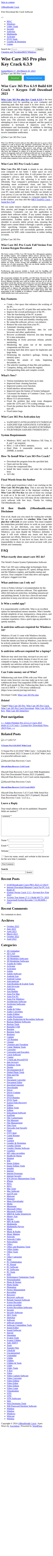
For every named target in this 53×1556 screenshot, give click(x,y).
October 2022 (13, 936)
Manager (11, 1199)
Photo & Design (14, 1282)
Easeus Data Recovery (17, 1102)
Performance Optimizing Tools (20, 1277)
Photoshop (11, 1287)
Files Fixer (11, 1125)
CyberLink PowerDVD (17, 1059)
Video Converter (14, 1378)
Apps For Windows (15, 999)
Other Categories (14, 1257)
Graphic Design (14, 1145)
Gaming (10, 1140)
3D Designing (13, 956)
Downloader (12, 1087)
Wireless (10, 1419)
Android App (13, 976)
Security (10, 29)
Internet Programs (15, 1173)
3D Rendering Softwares (18, 961)
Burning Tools (13, 1032)
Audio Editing (13, 1014)
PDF (9, 1274)
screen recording (14, 1305)
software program (14, 1322)
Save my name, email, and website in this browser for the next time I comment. (25, 857)
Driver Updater (13, 1092)
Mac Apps (11, 1188)
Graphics (11, 1151)
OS (8, 1254)
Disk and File (13, 1075)
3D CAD (11, 953)
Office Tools (12, 1252)
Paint (9, 1259)
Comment (6, 816)
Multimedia (12, 34)
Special (10, 1333)
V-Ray (10, 1370)
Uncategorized (13, 1353)
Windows (11, 24)
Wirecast (10, 1416)
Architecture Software (16, 1001)
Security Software (15, 1312)
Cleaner (10, 1042)
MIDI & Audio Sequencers (19, 1214)
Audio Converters (15, 1011)
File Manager (13, 1120)
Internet (10, 1171)
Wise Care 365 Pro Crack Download (17, 708)
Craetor (10, 1057)
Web (9, 1401)
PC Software (12, 1267)
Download (15, 78)
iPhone (10, 1181)
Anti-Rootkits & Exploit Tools (20, 984)
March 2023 (12, 934)
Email (4, 845)
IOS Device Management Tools (21, 1178)
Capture (10, 1037)
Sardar (4, 71)
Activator (11, 36)
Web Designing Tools (16, 1403)
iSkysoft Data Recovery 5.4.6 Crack (15, 766)
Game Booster (13, 1135)
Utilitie (10, 1358)
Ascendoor (15, 1426)
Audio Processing (15, 1017)
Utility (9, 1365)
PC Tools (11, 1272)
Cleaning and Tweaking (11, 52)
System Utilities (14, 1340)
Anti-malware (13, 981)
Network (11, 1236)
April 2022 (12, 939)
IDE (9, 1161)
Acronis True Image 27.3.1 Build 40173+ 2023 (28, 897)
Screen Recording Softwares (19, 1307)
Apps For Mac (13, 994)
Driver (10, 1090)
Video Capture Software (17, 1376)
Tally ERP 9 (12, 1343)
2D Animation (13, 951)
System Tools (13, 1338)
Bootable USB (13, 1027)
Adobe (10, 971)
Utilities (10, 1360)
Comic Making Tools (16, 1047)
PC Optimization (14, 1262)
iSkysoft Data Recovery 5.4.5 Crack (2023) (18, 787)
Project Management (16, 1290)
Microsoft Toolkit (14, 1211)
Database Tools (13, 1065)
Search (4, 869)
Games (10, 44)
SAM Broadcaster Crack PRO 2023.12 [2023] (27, 885)
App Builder (12, 991)
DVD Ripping (13, 1097)
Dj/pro (10, 1077)
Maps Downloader (15, 1201)
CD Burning (12, 1039)
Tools (9, 1345)
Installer (10, 1168)
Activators (11, 968)
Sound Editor (13, 1327)
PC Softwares (13, 1269)
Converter (11, 1049)
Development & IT (15, 1070)
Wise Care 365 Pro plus (28, 695)
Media (9, 1204)
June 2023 (11, 929)
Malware (11, 1196)
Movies (10, 1219)
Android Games (14, 979)
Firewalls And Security (17, 1128)
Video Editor (12, 1383)
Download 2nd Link (34, 78)
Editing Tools (13, 1108)
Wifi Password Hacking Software (22, 1406)
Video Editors (13, 1386)
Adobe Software (14, 974)
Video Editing (13, 1381)
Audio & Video (14, 1009)
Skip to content (8, 2)
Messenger (11, 1206)
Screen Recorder (14, 1302)
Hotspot (10, 1158)
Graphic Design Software (18, 1148)
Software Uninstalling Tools (19, 1325)
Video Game (12, 1388)
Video (9, 1373)
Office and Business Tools (18, 1247)
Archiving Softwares (16, 1004)
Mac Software (13, 1191)
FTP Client (12, 1133)
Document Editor (14, 1082)
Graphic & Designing (16, 41)
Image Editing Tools (16, 1166)
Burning (10, 1029)
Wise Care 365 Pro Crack (37, 706)
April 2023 (12, 931)
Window (10, 1408)
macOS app (12, 1193)
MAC (9, 21)
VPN (9, 1393)
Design (10, 1067)
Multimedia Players (15, 1226)
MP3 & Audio (13, 1221)
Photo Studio (12, 1285)
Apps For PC (13, 996)
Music (9, 1229)
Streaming (11, 1335)
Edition (10, 1110)
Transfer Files (13, 1348)
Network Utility (14, 1239)
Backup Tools (13, 1024)
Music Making (13, 1234)
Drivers (10, 1095)
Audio (9, 1006)
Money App (12, 1216)
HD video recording (16, 1153)
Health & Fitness (14, 1156)
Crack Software (14, 1054)
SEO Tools (12, 1315)
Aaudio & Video (14, 963)
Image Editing (13, 1163)
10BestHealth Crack (10, 7)
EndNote (11, 1115)
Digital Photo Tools (15, 1072)
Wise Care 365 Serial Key (17, 711)
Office (9, 1244)
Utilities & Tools (14, 1363)
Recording (11, 1292)
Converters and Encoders (18, 1052)
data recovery (13, 1062)
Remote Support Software (18, 1300)
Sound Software (14, 1330)
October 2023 (13, 926)
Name (4, 840)
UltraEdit (11, 1350)
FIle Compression (15, 1118)
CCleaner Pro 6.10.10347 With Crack (16, 745)
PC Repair (11, 1264)
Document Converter (16, 1080)
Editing (10, 1105)
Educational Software (16, 1113)
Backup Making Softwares (19, 1022)
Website (4, 851)
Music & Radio (13, 1231)
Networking (12, 1242)
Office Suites (12, 1249)
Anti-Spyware (13, 986)
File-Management (14, 1123)
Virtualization (13, 1391)
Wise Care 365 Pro (16, 706)
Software (11, 1320)
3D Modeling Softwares (17, 958)
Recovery (11, 1295)
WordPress (37, 1426)
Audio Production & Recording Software (25, 1019)
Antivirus (11, 31)
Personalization (13, 1279)
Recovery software (15, 1297)
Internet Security (14, 1176)
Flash (9, 1130)
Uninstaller (12, 1355)
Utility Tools (12, 26)
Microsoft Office (14, 1209)
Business (11, 1034)
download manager (15, 1085)
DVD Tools (12, 39)
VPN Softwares (14, 1398)
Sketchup (11, 1317)
